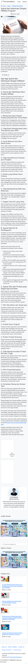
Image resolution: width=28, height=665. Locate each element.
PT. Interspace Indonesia (15, 657)
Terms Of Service (6, 650)
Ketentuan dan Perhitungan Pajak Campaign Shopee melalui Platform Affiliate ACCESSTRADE (12, 617)
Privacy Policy (17, 650)
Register (24, 1)
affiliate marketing (17, 6)
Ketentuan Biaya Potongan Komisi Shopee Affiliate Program (11, 602)
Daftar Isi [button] (6, 75)
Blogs (9, 6)
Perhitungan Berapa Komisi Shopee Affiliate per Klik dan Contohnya (12, 633)
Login (19, 1)
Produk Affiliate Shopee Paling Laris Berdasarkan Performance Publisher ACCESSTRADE (12, 586)
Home (4, 6)
